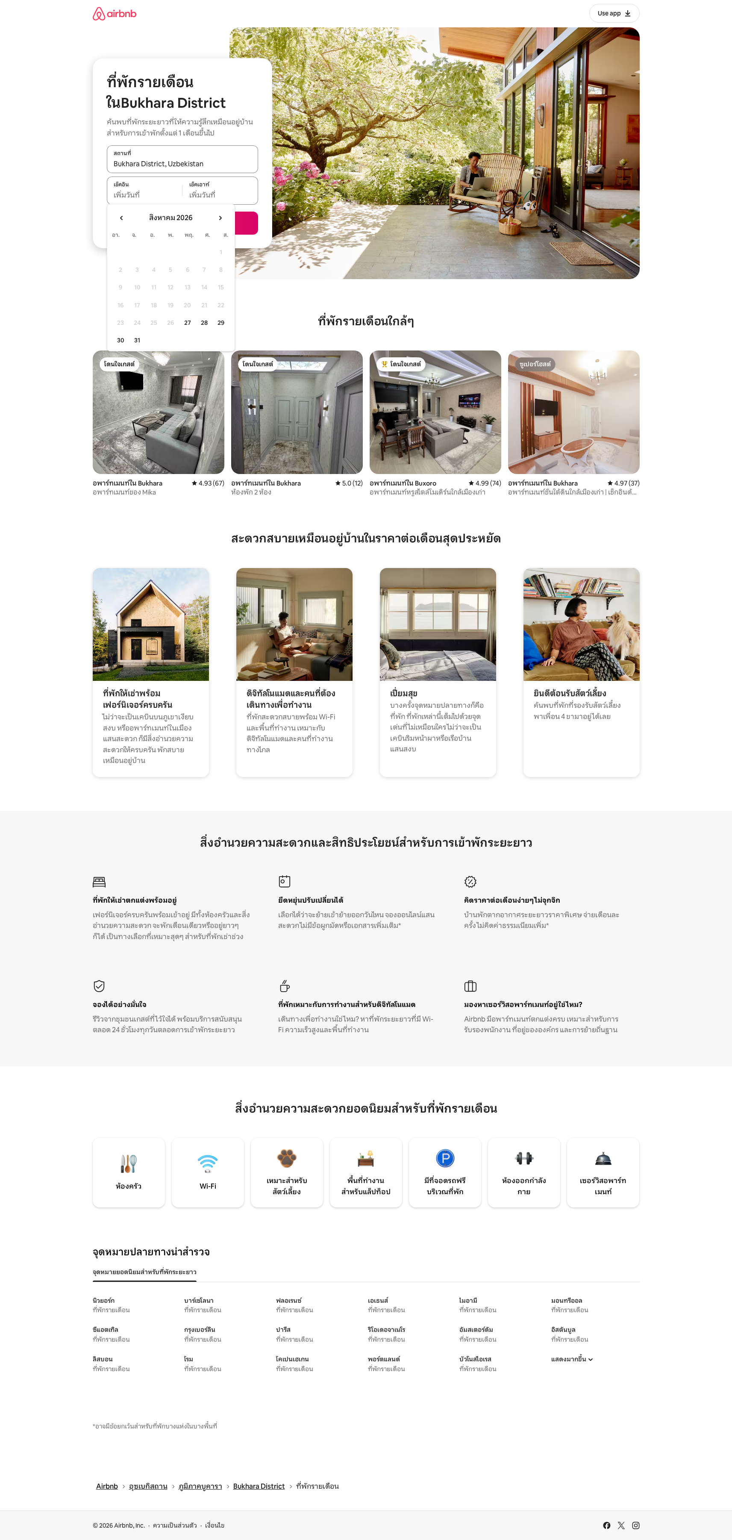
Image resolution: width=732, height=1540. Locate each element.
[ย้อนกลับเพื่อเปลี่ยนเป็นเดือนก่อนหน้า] (121, 218)
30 (120, 340)
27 (187, 323)
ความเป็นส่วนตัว (175, 1525)
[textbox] (145, 195)
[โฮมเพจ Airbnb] (114, 13)
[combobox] (182, 164)
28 (204, 323)
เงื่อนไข (214, 1525)
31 (137, 340)
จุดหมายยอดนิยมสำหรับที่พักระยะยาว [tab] (145, 1272)
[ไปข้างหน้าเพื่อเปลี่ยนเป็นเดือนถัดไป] (220, 218)
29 (221, 323)
